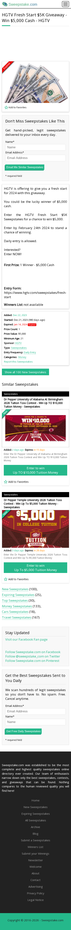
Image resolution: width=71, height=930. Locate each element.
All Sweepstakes (35, 820)
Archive (35, 827)
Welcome (36, 866)
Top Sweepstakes (15, 600)
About (35, 873)
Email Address (14, 152)
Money (22, 357)
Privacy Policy (35, 893)
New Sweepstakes (15, 589)
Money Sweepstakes (17, 606)
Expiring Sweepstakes (18, 595)
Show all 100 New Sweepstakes (25, 372)
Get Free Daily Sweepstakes (23, 731)
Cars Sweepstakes (15, 611)
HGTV (18, 343)
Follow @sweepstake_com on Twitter (32, 656)
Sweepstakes (19, 347)
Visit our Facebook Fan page (26, 639)
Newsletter (35, 860)
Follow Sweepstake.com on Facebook (32, 652)
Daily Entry (30, 352)
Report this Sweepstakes (18, 361)
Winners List (35, 847)
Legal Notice (35, 900)
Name (9, 142)
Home (35, 800)
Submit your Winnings (35, 853)
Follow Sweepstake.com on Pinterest (32, 660)
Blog (35, 833)
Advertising (35, 886)
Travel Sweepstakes (16, 617)
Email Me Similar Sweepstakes (24, 167)
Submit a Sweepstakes (35, 840)
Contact (35, 880)
